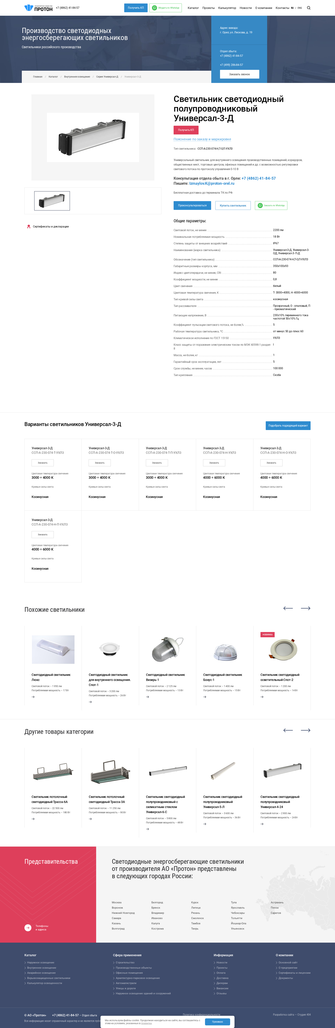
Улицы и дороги (126, 988)
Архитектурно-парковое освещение (138, 978)
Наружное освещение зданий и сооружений (143, 993)
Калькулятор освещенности (44, 983)
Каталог (193, 8)
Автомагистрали (126, 983)
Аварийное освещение (41, 972)
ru (292, 7)
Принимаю (217, 1021)
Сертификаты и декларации (51, 226)
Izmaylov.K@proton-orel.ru (211, 183)
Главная (37, 76)
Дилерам (222, 983)
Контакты (282, 8)
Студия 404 (304, 1014)
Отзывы (222, 993)
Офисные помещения (129, 972)
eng (300, 7)
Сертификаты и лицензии (295, 972)
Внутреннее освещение (77, 76)
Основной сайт (288, 962)
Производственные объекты (134, 967)
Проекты (208, 8)
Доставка (222, 978)
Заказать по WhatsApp (274, 205)
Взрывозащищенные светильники (48, 978)
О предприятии (288, 967)
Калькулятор (227, 8)
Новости (246, 8)
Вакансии (222, 988)
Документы (286, 978)
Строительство (125, 962)
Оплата (221, 972)
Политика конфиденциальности (201, 1014)
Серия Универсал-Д (107, 76)
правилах (146, 1023)
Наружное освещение (40, 962)
